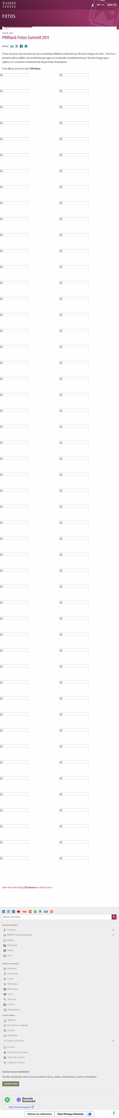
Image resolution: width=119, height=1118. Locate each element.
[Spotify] (35, 911)
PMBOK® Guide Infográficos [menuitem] (19, 935)
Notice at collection (40, 1114)
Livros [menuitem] (10, 994)
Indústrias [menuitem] (12, 968)
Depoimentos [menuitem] (13, 1009)
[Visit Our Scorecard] (21, 1102)
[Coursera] (46, 912)
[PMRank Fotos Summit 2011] (14, 81)
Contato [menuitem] (11, 1047)
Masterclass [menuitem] (12, 989)
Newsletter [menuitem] (12, 1035)
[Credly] (52, 911)
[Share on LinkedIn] (12, 46)
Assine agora (10, 1084)
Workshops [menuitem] (12, 983)
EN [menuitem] (98, 5)
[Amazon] (40, 911)
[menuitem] (93, 5)
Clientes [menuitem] (11, 1004)
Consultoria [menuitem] (12, 973)
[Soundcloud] (30, 911)
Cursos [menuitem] (10, 978)
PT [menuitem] (103, 5)
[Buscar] (114, 917)
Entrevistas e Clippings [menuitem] (17, 1025)
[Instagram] (9, 911)
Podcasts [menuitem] (11, 929)
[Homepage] (9, 7)
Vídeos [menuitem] (10, 950)
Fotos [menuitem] (10, 955)
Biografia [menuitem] (11, 1020)
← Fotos (6, 29)
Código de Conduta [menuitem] (16, 1062)
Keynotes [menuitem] (11, 999)
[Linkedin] (4, 911)
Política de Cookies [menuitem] (16, 1057)
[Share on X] (17, 46)
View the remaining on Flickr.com (26, 887)
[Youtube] (19, 911)
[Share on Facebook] (21, 46)
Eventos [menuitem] (11, 1030)
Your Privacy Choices (70, 1114)
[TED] (24, 911)
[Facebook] (14, 911)
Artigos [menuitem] (10, 940)
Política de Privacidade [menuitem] (17, 1052)
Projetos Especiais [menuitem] (15, 1040)
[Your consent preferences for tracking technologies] (114, 1113)
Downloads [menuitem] (12, 945)
